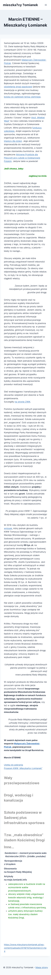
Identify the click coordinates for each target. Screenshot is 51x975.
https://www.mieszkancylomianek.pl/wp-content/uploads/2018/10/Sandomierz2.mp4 (25, 948)
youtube (40, 856)
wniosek (8, 528)
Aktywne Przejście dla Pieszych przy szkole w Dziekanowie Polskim (22, 157)
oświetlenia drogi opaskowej (18, 86)
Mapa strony (42, 967)
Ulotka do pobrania (13, 765)
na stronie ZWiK (22, 402)
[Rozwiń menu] (45, 5)
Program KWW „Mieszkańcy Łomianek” (23, 768)
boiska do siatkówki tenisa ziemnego (22, 97)
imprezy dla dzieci (13, 141)
